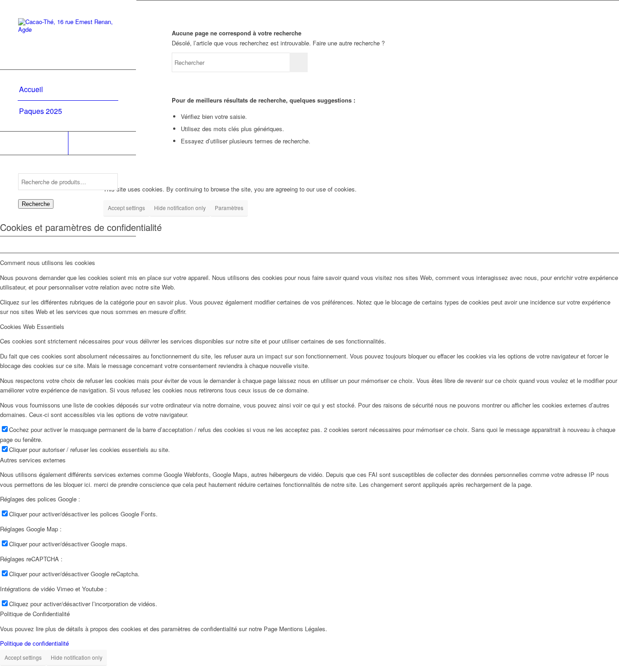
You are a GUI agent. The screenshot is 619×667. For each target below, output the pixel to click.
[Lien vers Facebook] (34, 143)
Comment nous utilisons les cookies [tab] (47, 262)
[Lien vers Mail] (102, 143)
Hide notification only (180, 207)
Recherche (36, 204)
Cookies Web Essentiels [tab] (32, 326)
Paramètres (229, 207)
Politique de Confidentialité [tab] (35, 613)
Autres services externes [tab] (33, 460)
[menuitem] (68, 90)
